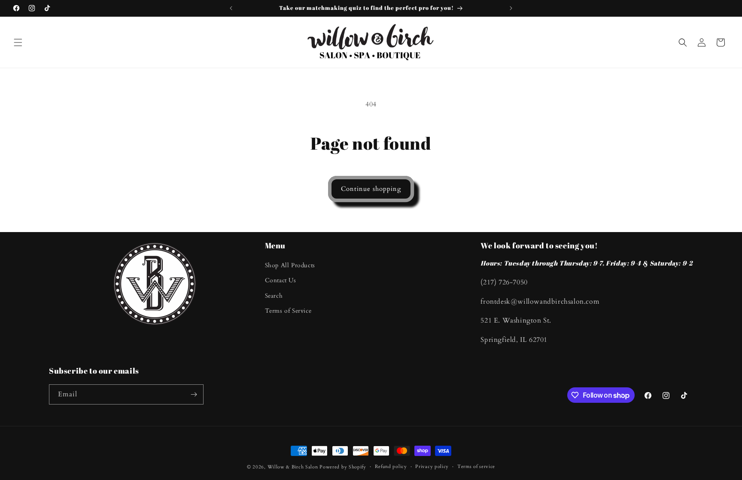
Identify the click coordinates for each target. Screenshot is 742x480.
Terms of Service (288, 311)
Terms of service (476, 466)
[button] (18, 42)
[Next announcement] (511, 8)
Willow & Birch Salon (293, 467)
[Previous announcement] (231, 8)
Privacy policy (432, 466)
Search (274, 296)
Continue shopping (371, 188)
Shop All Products (290, 265)
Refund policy (391, 466)
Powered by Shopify (342, 467)
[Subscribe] (193, 394)
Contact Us (280, 280)
